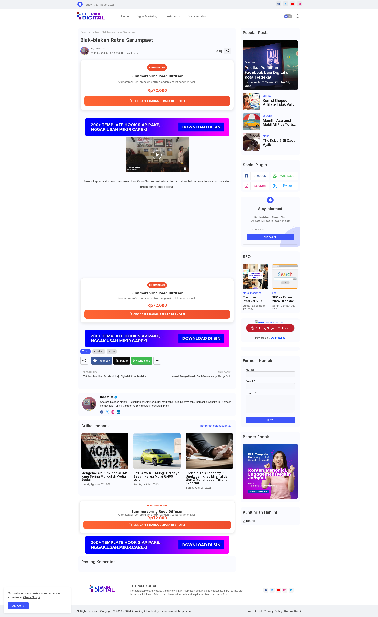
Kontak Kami (292, 611)
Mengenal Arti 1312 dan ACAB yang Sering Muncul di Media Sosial (104, 476)
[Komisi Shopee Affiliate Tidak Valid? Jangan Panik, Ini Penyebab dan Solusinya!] (251, 101)
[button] (288, 16)
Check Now (30, 597)
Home (125, 16)
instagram (259, 185)
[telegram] (291, 590)
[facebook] (278, 3)
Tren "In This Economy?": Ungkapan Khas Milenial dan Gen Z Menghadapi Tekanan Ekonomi (208, 478)
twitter (287, 185)
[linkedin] (118, 412)
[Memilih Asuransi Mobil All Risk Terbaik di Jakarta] (251, 121)
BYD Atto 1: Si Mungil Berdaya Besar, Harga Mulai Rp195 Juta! (156, 476)
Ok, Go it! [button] (18, 605)
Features (171, 16)
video (96, 32)
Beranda (85, 32)
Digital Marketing (147, 16)
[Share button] (157, 361)
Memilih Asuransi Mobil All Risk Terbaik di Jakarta (280, 123)
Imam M (107, 397)
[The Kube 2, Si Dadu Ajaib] (251, 142)
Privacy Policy (273, 611)
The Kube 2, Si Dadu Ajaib (279, 143)
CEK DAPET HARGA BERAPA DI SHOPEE (159, 101)
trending (98, 351)
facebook (259, 175)
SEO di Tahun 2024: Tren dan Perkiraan (283, 299)
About (258, 611)
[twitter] (107, 412)
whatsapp (287, 175)
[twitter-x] (285, 3)
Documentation (197, 16)
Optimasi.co (278, 337)
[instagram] (299, 3)
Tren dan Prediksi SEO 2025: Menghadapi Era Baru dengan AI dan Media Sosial (255, 299)
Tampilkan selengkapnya (215, 425)
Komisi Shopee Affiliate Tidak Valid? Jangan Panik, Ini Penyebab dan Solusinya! (279, 103)
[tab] (125, 16)
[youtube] (292, 3)
